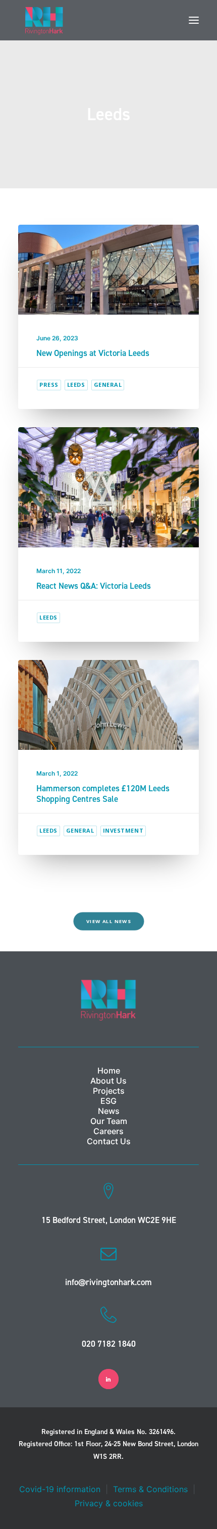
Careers (108, 1131)
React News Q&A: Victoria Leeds (93, 585)
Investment (123, 830)
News (109, 1111)
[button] (194, 20)
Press (49, 384)
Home (108, 1070)
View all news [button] (108, 921)
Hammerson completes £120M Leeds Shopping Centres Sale (103, 793)
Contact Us (109, 1141)
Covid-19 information (59, 1489)
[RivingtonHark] (44, 20)
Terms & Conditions (150, 1489)
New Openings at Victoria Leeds (92, 353)
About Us (108, 1081)
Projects (109, 1091)
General (108, 384)
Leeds (76, 384)
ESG (108, 1101)
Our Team (108, 1121)
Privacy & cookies (109, 1503)
